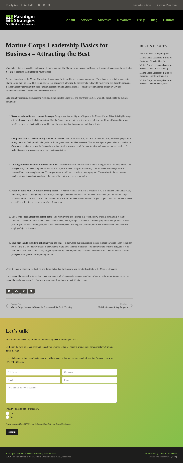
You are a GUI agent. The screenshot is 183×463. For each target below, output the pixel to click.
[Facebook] (38, 5)
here (21, 362)
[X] (44, 5)
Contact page (80, 280)
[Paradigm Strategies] (20, 20)
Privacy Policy (47, 424)
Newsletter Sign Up (142, 5)
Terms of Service (61, 424)
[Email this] (9, 291)
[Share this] (16, 291)
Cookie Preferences (168, 453)
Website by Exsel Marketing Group (163, 457)
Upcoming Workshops (167, 5)
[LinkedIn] (49, 5)
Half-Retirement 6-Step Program (154, 53)
